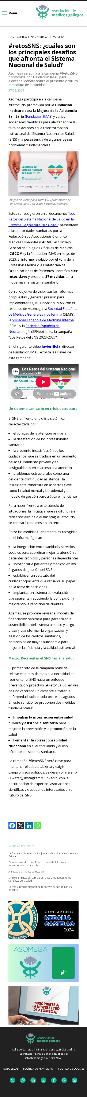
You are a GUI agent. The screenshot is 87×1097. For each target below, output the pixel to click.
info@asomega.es (36, 1058)
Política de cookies (71, 1068)
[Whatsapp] (37, 825)
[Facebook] (12, 825)
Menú (12, 13)
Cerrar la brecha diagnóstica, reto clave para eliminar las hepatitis (40, 888)
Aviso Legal (10, 1068)
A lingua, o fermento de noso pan (26, 871)
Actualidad (26, 37)
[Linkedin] (29, 825)
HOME (12, 37)
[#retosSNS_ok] (43, 173)
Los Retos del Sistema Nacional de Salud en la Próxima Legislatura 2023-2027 (41, 219)
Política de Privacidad (38, 1068)
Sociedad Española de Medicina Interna (43, 320)
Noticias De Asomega (51, 37)
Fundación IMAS (38, 116)
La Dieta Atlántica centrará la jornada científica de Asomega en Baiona (43, 855)
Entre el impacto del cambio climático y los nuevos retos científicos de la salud (39, 879)
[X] (20, 825)
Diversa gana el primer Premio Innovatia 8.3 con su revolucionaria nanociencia (37, 864)
